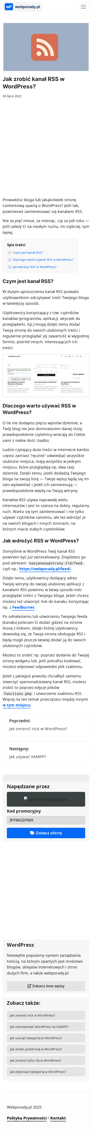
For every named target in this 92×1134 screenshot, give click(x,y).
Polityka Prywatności (27, 1118)
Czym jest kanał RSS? (26, 253)
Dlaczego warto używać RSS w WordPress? (41, 260)
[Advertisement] (46, 149)
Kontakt (58, 1118)
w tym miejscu (16, 705)
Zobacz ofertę (48, 833)
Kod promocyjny (24, 811)
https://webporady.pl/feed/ (45, 568)
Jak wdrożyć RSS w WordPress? (32, 267)
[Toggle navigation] (83, 7)
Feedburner (23, 607)
